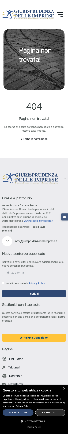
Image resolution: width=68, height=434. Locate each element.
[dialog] (34, 409)
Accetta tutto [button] (18, 412)
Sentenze (15, 376)
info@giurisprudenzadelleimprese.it (36, 241)
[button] (34, 421)
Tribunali (14, 367)
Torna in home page (35, 139)
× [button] (64, 388)
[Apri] (64, 216)
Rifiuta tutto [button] (50, 412)
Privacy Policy (37, 283)
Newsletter (15, 384)
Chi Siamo (16, 359)
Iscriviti (34, 293)
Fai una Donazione (36, 337)
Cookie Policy (34, 426)
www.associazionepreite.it (38, 220)
